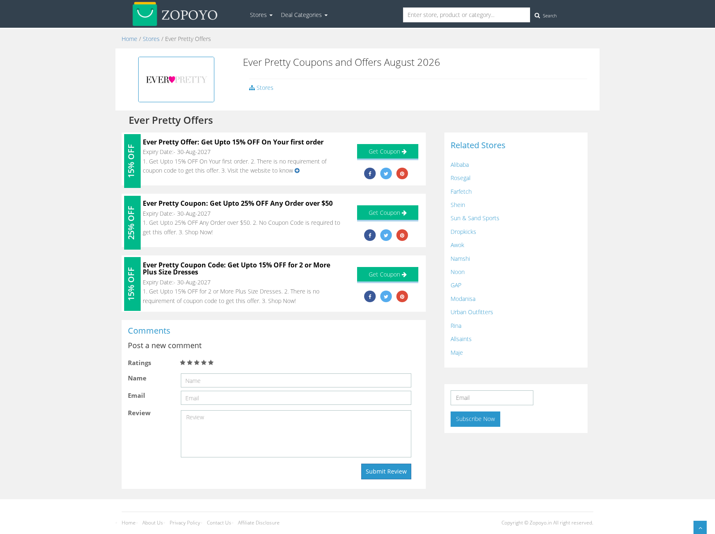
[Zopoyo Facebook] (370, 173)
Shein (458, 205)
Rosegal (460, 178)
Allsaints (461, 339)
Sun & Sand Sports (475, 218)
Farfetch (461, 191)
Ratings (139, 362)
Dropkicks (463, 232)
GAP (456, 285)
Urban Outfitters (472, 312)
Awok (457, 245)
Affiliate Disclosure (259, 522)
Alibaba (460, 164)
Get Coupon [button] (385, 151)
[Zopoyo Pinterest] (402, 173)
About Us (152, 522)
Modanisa (463, 299)
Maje (457, 352)
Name (137, 378)
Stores (259, 15)
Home (129, 39)
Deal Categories (302, 15)
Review (139, 413)
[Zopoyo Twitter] (385, 173)
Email (136, 395)
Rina (456, 326)
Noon (458, 272)
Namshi (460, 258)
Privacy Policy (185, 522)
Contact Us (219, 522)
